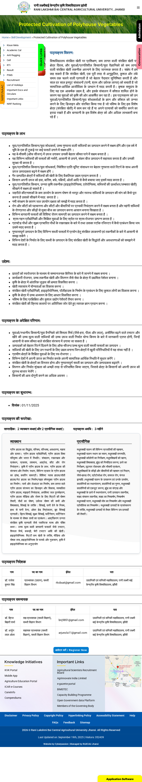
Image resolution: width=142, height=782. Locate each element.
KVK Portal (11, 670)
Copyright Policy (53, 715)
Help (132, 715)
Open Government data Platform (76, 700)
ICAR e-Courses (13, 686)
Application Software (119, 779)
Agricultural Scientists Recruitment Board (77, 671)
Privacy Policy (30, 715)
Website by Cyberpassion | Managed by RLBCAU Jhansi (71, 744)
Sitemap (85, 722)
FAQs (55, 722)
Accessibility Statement (110, 715)
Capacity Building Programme (74, 694)
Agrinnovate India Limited (72, 678)
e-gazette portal (66, 683)
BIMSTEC (62, 689)
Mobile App (11, 675)
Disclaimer (11, 715)
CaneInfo (10, 692)
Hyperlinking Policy (79, 715)
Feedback (69, 722)
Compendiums (13, 697)
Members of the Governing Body (75, 705)
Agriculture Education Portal (21, 681)
